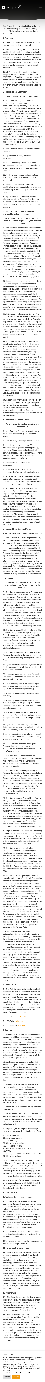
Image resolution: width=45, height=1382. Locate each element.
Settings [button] (7, 1377)
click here (21, 1017)
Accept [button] (16, 1377)
